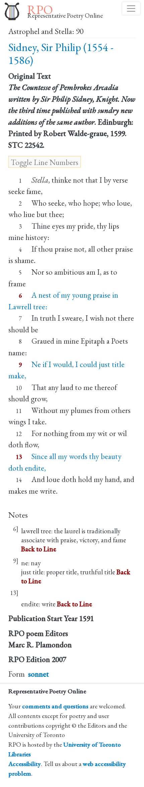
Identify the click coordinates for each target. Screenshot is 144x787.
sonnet (38, 674)
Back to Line (38, 548)
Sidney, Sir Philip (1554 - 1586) (61, 54)
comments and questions (55, 706)
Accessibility (24, 764)
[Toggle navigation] (131, 8)
